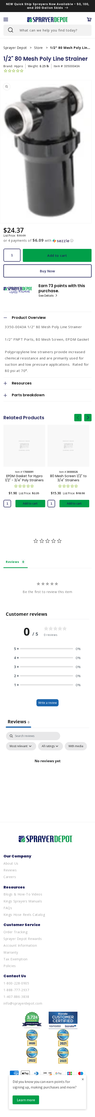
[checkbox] (76, 746)
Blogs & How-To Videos (22, 894)
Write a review (47, 703)
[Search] (10, 30)
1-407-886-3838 (16, 996)
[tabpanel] (47, 771)
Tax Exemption (15, 959)
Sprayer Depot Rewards (22, 938)
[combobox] (47, 30)
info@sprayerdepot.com (22, 1003)
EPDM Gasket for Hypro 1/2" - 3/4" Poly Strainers (24, 478)
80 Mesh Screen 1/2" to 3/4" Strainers (68, 478)
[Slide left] (78, 417)
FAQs (7, 908)
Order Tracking (15, 932)
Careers (9, 877)
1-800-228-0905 (16, 983)
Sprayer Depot (15, 47)
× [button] (83, 1079)
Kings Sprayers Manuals (22, 901)
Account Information (20, 945)
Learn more (26, 1100)
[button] (6, 19)
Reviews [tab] (12, 562)
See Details (46, 296)
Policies (9, 966)
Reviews (10, 870)
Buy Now (47, 271)
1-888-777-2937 (16, 990)
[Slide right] (88, 417)
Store (39, 47)
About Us (10, 863)
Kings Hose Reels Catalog (24, 914)
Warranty (10, 952)
